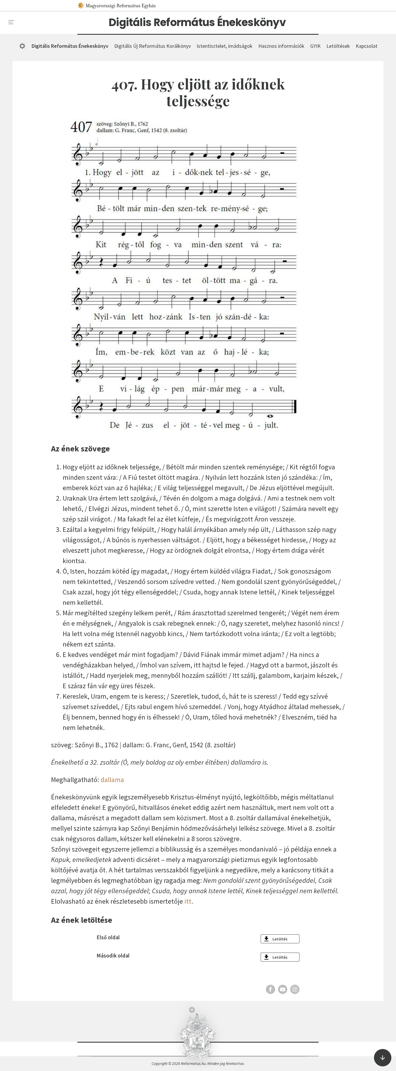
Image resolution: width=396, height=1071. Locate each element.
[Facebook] (270, 989)
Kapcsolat (366, 46)
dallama (112, 779)
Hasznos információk (281, 46)
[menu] (11, 22)
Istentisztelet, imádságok (225, 46)
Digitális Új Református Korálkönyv (152, 46)
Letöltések (338, 46)
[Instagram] (294, 989)
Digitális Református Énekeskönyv (197, 22)
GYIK (315, 46)
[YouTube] (282, 989)
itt (187, 901)
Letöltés (280, 939)
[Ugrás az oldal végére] (382, 1057)
